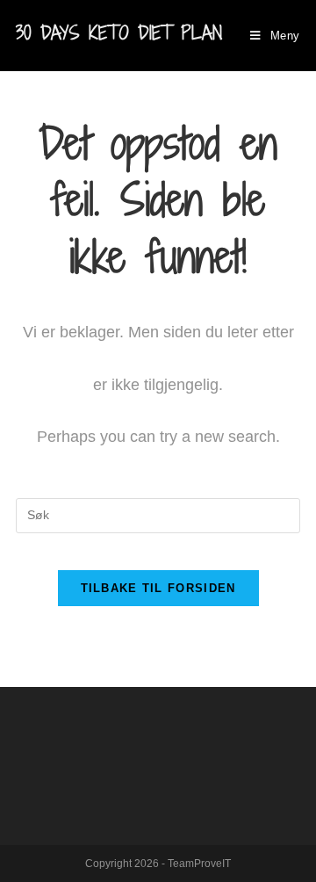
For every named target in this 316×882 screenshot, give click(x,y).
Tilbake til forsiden (158, 588)
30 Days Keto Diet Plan (119, 33)
